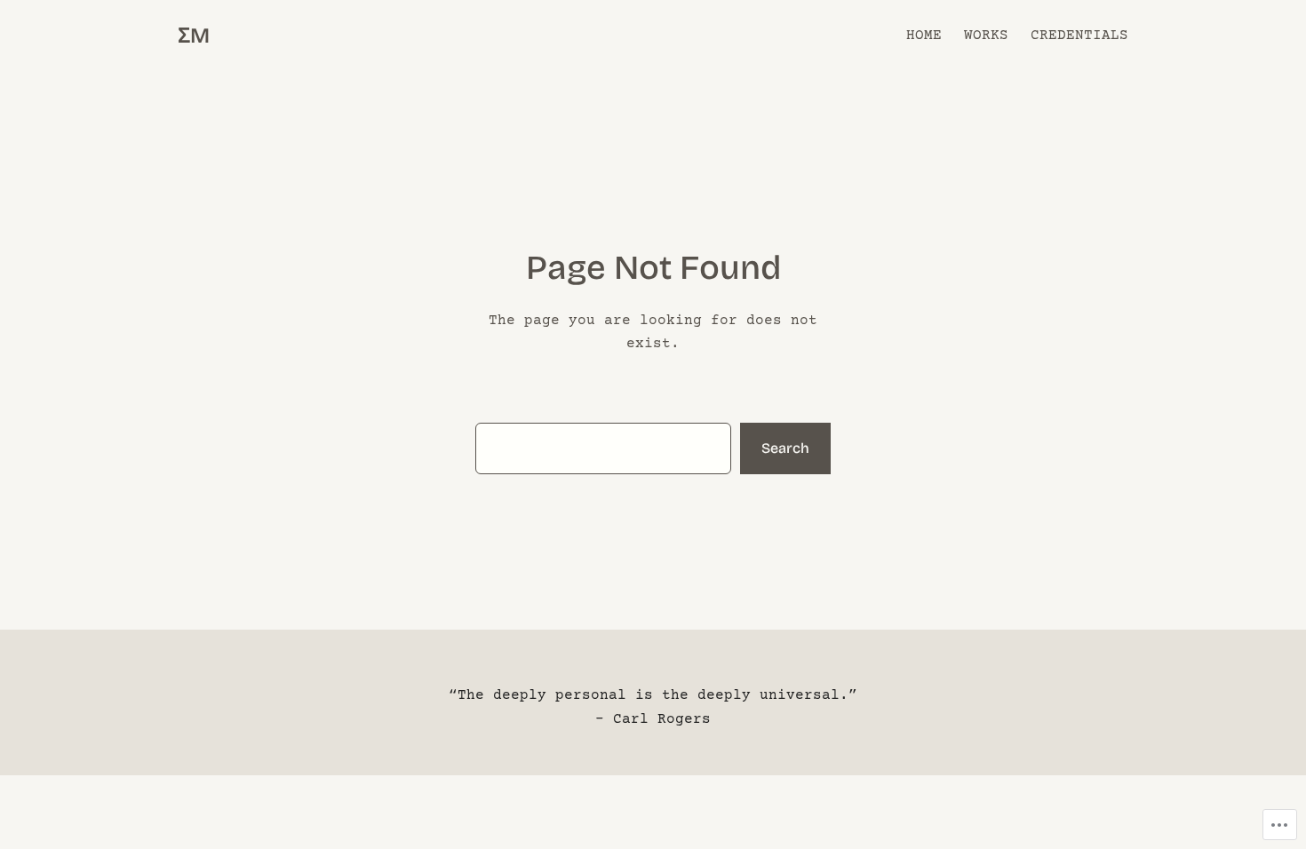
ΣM (194, 35)
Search (785, 448)
